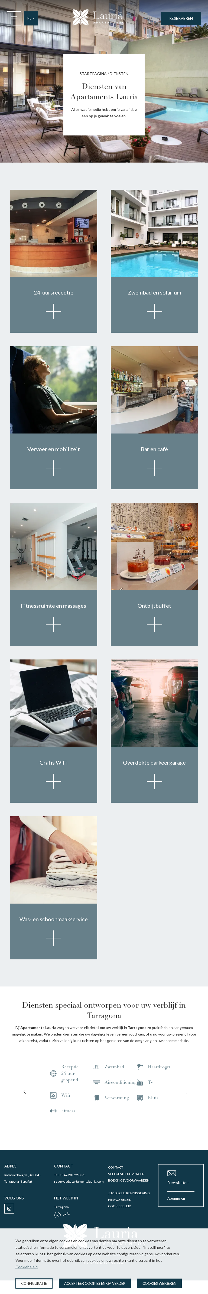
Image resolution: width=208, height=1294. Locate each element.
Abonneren (176, 1198)
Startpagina (93, 73)
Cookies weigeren (159, 1283)
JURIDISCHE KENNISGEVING (129, 1193)
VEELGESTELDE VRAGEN (126, 1174)
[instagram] (9, 1209)
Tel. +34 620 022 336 (69, 1175)
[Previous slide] (24, 1092)
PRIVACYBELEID (119, 1200)
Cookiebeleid (26, 1266)
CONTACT (115, 1167)
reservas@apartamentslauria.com (79, 1181)
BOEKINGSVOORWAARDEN (129, 1180)
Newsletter (177, 1182)
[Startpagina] (100, 18)
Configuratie (34, 1283)
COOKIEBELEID (119, 1206)
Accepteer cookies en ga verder (94, 1283)
